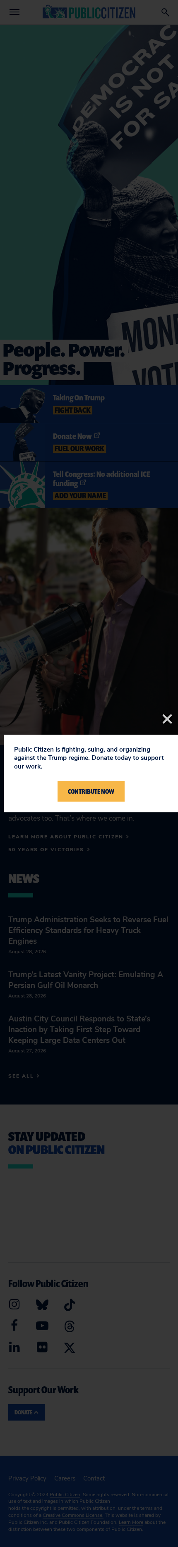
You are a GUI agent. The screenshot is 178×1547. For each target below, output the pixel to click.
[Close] (167, 719)
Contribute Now (91, 791)
